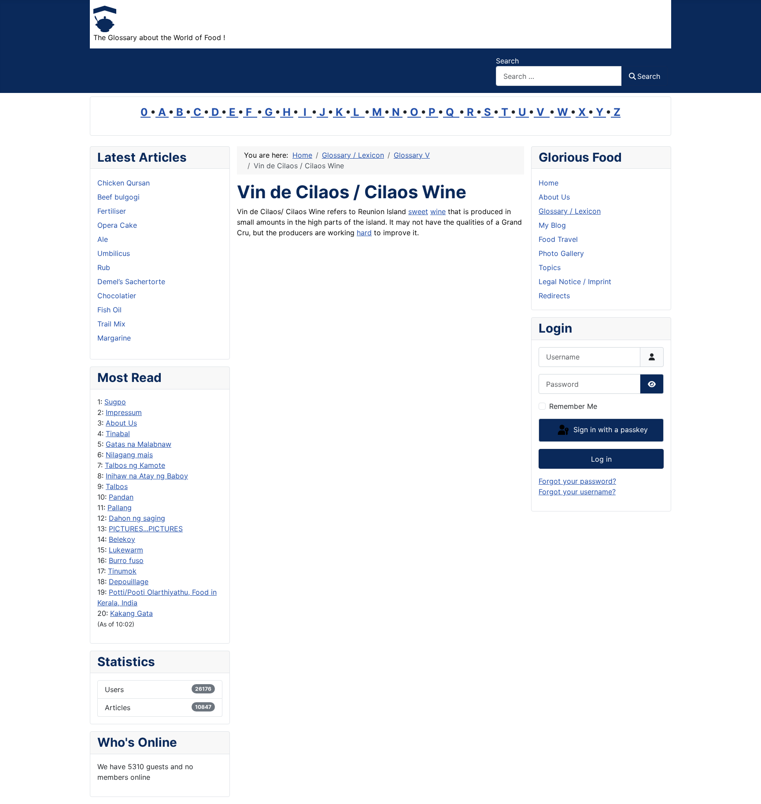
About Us (121, 423)
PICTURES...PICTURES (146, 528)
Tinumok (122, 571)
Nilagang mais (129, 454)
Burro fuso (126, 560)
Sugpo (115, 401)
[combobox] (559, 76)
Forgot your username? (577, 491)
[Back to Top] (745, 787)
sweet (418, 211)
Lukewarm (126, 549)
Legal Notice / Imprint (575, 281)
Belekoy (122, 539)
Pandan (121, 497)
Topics (550, 267)
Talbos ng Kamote (135, 465)
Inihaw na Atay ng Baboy (147, 475)
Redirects (554, 295)
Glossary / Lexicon (570, 211)
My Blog (552, 225)
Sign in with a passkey (609, 429)
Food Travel (558, 239)
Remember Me (573, 406)
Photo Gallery (561, 253)
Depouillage (128, 581)
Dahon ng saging (137, 518)
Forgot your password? (577, 481)
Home (548, 182)
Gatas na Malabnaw (138, 444)
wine (438, 211)
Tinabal (118, 433)
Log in (601, 459)
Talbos (117, 486)
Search (507, 60)
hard (364, 232)
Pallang (119, 507)
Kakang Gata (131, 613)
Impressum (124, 412)
